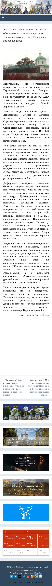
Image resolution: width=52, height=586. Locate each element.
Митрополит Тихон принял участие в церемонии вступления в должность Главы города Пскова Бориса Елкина (13, 387)
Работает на (15, 583)
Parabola (25, 583)
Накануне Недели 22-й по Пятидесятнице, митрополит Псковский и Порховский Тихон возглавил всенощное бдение (38, 387)
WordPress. (37, 583)
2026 (26, 531)
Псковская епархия (23, 6)
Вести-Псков (41, 315)
